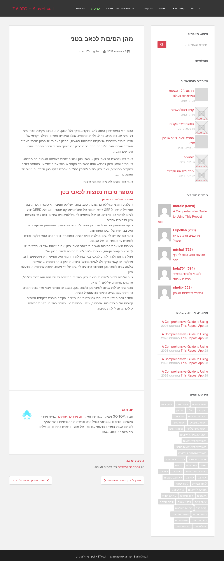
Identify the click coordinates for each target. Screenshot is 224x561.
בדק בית (201, 410)
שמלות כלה (181, 520)
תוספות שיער (183, 526)
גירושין (179, 410)
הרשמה (80, 8)
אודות (162, 8)
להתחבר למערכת (129, 467)
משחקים (201, 495)
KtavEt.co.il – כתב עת (33, 8)
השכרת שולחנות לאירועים (192, 453)
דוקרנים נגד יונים (197, 416)
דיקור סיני (179, 416)
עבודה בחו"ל (169, 495)
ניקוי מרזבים (186, 495)
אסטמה (189, 157)
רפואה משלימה (183, 508)
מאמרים (80, 51)
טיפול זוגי (177, 471)
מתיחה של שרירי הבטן (117, 199)
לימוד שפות (182, 483)
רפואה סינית (199, 514)
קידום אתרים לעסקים (72, 416)
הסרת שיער (179, 422)
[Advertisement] (76, 94)
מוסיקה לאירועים (197, 489)
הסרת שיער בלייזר (196, 428)
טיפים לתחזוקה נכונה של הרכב (29, 480)
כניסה (95, 8)
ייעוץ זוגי (202, 477)
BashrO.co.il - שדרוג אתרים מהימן (129, 556)
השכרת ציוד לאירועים (194, 440)
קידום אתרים (167, 502)
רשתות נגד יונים (180, 514)
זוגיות (203, 465)
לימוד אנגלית (199, 483)
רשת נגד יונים (199, 520)
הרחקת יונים (176, 428)
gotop (96, 51)
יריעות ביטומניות (173, 477)
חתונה (178, 465)
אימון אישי (166, 404)
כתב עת (195, 8)
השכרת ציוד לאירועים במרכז (191, 447)
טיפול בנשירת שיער (196, 471)
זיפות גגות (191, 465)
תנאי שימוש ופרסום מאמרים (121, 8)
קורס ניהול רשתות (182, 109)
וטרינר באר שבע (197, 459)
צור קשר (148, 8)
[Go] (162, 44)
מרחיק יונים (178, 489)
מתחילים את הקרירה (180, 171)
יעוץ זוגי (190, 477)
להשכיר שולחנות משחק (188, 293)
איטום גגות (182, 404)
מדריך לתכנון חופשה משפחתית (123, 480)
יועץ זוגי (164, 471)
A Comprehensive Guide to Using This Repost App (182, 216)
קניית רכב (201, 508)
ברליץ (190, 410)
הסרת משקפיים (197, 422)
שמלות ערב (200, 526)
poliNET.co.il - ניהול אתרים (91, 556)
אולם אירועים (199, 404)
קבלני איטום (184, 502)
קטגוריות (179, 8)
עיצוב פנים (200, 502)
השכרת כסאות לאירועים (193, 434)
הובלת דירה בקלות (182, 123)
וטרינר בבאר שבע (175, 459)
